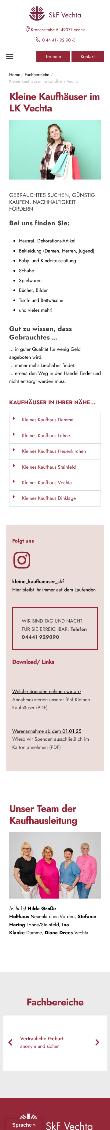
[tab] (55, 420)
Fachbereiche (37, 74)
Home (14, 74)
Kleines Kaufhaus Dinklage (49, 498)
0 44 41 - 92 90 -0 (58, 40)
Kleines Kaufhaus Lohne (46, 435)
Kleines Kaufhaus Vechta (47, 482)
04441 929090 (40, 637)
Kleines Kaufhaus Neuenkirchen (54, 451)
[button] (53, 56)
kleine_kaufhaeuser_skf (38, 581)
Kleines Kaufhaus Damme (47, 419)
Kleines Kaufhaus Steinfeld (49, 467)
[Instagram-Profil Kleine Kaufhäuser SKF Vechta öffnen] (21, 560)
